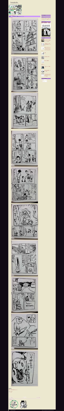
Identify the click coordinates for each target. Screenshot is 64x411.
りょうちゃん (42, 20)
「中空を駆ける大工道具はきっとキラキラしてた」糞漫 (47, 75)
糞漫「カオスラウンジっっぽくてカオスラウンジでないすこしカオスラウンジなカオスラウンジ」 (45, 49)
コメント (43, 81)
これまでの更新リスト (12, 15)
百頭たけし (48, 19)
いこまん (48, 18)
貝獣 (45, 52)
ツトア (42, 18)
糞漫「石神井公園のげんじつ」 (13, 389)
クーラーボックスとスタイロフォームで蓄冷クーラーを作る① (47, 40)
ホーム (24, 397)
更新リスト (42, 64)
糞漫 (12, 17)
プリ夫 (42, 19)
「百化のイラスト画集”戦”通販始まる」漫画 (47, 44)
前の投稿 (38, 397)
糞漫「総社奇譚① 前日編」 (46, 22)
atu (45, 19)
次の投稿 (11, 397)
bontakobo (14, 2)
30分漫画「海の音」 (47, 56)
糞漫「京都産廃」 (47, 60)
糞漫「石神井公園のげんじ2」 (17, 16)
